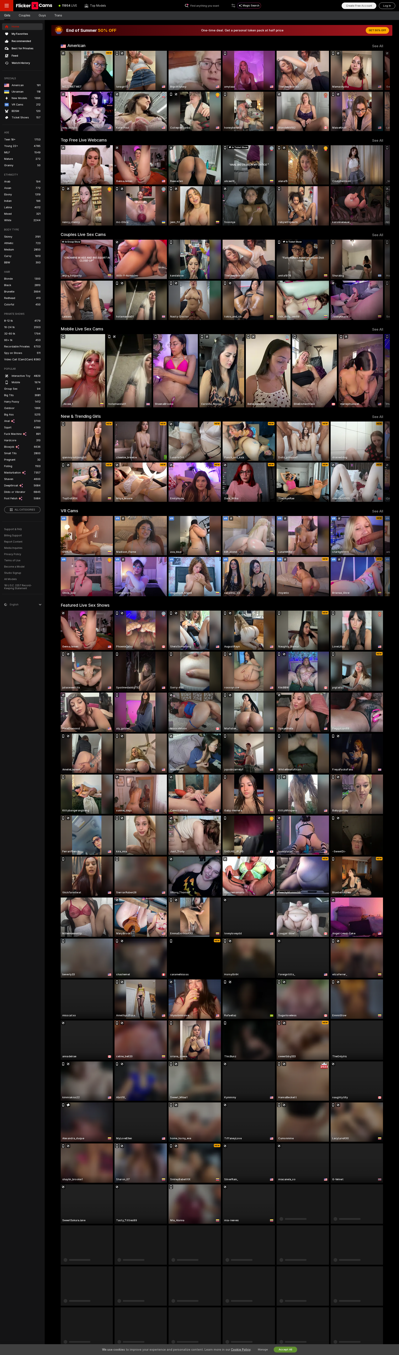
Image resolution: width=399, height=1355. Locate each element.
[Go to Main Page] (34, 5)
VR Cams (69, 510)
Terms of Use (12, 560)
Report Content (13, 541)
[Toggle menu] (6, 5)
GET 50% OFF (377, 30)
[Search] (233, 6)
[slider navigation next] (379, 91)
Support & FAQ (13, 529)
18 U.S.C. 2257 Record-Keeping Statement (18, 587)
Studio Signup (12, 573)
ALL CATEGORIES (25, 509)
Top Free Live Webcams (84, 140)
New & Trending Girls (81, 416)
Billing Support (13, 535)
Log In (387, 5)
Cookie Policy (240, 1349)
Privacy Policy (12, 554)
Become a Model (14, 566)
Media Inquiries (13, 548)
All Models (10, 579)
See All (377, 46)
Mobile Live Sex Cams (82, 328)
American (76, 45)
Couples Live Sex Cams (83, 234)
